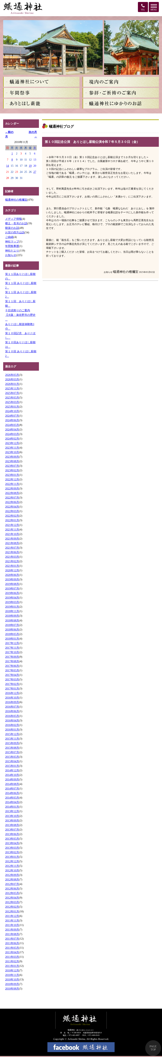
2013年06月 (12, 834)
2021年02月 (12, 561)
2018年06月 (12, 629)
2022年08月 (12, 493)
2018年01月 (12, 638)
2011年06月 (12, 943)
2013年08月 (12, 825)
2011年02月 (12, 961)
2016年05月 (12, 715)
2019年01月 (12, 606)
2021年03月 (12, 556)
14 (7, 165)
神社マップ (12, 241)
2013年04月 (12, 843)
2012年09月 (12, 874)
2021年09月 (12, 538)
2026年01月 (12, 383)
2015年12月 (12, 734)
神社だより (12, 250)
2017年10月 (12, 652)
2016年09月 (12, 702)
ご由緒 (9, 237)
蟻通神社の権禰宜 (16, 199)
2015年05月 (12, 756)
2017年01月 (12, 688)
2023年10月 (12, 452)
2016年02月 (12, 725)
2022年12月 (12, 479)
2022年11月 (12, 483)
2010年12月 (12, 970)
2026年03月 (12, 379)
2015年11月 (12, 738)
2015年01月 (12, 765)
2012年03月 (12, 902)
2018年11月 (12, 611)
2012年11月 (12, 865)
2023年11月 (12, 447)
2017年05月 (12, 670)
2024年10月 (12, 411)
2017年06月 (12, 665)
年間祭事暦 (12, 246)
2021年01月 (12, 565)
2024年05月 (12, 425)
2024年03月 (12, 434)
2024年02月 (12, 438)
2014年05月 (12, 797)
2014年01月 (12, 806)
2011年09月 (12, 929)
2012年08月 (12, 879)
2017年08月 (12, 661)
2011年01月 (12, 965)
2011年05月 (12, 947)
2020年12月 (12, 570)
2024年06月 (12, 420)
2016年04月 (12, 720)
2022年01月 (12, 520)
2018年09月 (12, 615)
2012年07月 (12, 884)
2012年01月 (12, 911)
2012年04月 (12, 897)
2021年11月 (12, 529)
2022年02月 (12, 515)
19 (30, 165)
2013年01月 (12, 856)
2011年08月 (12, 934)
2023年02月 (12, 470)
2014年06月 (12, 793)
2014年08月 (12, 784)
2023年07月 (12, 465)
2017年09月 (12, 656)
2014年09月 (12, 779)
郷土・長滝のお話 (16, 223)
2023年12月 (12, 443)
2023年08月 (12, 461)
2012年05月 (12, 893)
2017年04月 (12, 674)
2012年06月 (12, 888)
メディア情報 (13, 218)
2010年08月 (12, 988)
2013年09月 (12, 820)
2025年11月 (12, 388)
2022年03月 (12, 511)
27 (34, 171)
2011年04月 (12, 952)
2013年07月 (12, 829)
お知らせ (10, 255)
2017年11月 (12, 647)
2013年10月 (12, 816)
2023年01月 (12, 474)
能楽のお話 (12, 227)
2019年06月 (12, 593)
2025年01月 (12, 406)
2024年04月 (12, 429)
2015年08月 (12, 747)
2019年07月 (12, 588)
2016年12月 (12, 693)
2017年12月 (12, 643)
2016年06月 (12, 711)
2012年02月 (12, 906)
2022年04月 (12, 506)
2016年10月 (12, 697)
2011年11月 (12, 920)
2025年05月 (12, 397)
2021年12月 (12, 525)
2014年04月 (12, 802)
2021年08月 (12, 543)
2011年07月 (12, 938)
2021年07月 (12, 547)
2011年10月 (12, 925)
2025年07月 (12, 393)
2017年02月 (12, 684)
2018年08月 (12, 620)
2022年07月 (12, 497)
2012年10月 (12, 870)
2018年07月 (12, 625)
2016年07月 (12, 706)
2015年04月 (12, 761)
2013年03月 (12, 847)
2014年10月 (12, 774)
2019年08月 (12, 584)
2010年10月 (12, 979)
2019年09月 (12, 579)
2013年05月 (12, 838)
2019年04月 (12, 597)
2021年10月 (12, 534)
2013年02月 (12, 852)
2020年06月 (12, 574)
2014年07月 (12, 788)
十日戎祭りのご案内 (17, 310)
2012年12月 (12, 861)
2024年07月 (12, 415)
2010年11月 (12, 975)
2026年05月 (12, 374)
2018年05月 (12, 634)
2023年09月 (12, 456)
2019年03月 (12, 602)
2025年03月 (12, 402)
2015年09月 (12, 743)
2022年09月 (12, 488)
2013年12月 (12, 811)
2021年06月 (12, 552)
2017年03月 (12, 679)
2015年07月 (12, 752)
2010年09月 (12, 984)
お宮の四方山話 (14, 232)
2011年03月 (12, 956)
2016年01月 (12, 729)
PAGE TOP (153, 1048)
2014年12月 (12, 770)
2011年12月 (12, 916)
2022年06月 (12, 502)
